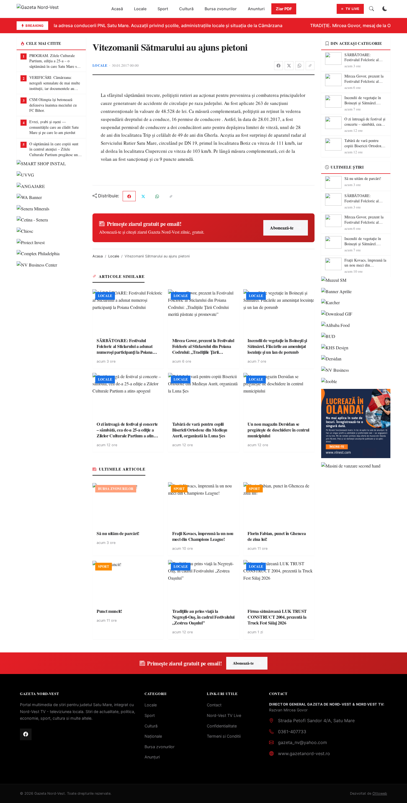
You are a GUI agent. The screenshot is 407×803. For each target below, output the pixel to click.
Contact (214, 705)
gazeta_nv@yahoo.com (302, 742)
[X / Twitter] (289, 65)
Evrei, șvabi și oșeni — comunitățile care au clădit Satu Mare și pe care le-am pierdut (54, 127)
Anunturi (256, 8)
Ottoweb (379, 793)
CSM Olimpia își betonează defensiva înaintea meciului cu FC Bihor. (53, 105)
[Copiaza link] (310, 65)
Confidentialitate (222, 726)
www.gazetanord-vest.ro (304, 753)
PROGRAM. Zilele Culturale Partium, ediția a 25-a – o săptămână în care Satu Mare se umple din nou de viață (53, 61)
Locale (140, 8)
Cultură (186, 8)
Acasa (97, 256)
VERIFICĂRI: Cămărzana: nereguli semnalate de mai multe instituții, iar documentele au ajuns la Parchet (54, 83)
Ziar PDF (284, 8)
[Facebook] (278, 65)
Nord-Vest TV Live (224, 715)
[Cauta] (371, 8)
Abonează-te (281, 227)
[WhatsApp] (299, 65)
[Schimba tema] (384, 8)
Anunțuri (152, 757)
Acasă (117, 8)
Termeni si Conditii (224, 736)
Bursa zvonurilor (221, 8)
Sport (163, 8)
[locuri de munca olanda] (355, 423)
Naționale (153, 736)
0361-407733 (292, 731)
